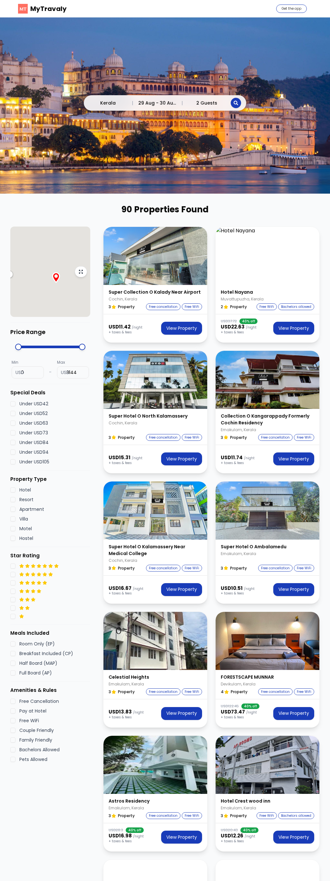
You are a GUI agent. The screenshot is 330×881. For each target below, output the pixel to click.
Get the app (291, 8)
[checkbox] (12, 403)
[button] (155, 256)
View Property (181, 328)
